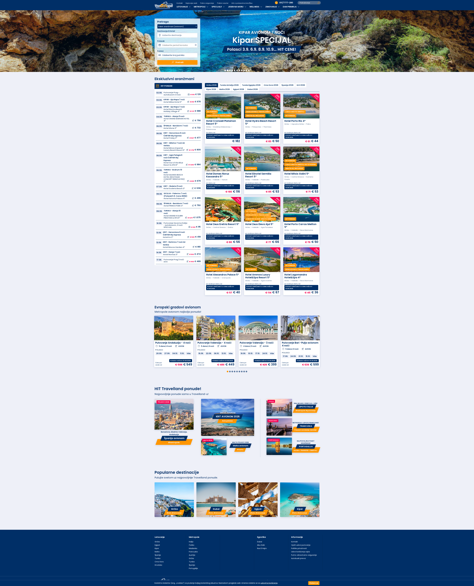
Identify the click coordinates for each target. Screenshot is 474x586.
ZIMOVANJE (271, 6)
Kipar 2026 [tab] (211, 89)
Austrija (192, 555)
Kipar (157, 548)
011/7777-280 (286, 2)
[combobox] (177, 26)
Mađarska (193, 548)
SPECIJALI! (217, 6)
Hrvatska (158, 565)
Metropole (194, 537)
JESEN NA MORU (236, 6)
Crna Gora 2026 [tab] (271, 85)
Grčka (157, 541)
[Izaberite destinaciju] (177, 35)
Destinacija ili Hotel (166, 31)
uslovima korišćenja (269, 583)
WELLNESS (254, 6)
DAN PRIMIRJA (290, 6)
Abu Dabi (261, 545)
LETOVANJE (182, 6)
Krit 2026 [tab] (301, 85)
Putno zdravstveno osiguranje (304, 555)
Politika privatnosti (299, 548)
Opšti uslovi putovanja (300, 545)
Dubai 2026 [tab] (252, 89)
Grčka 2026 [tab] (211, 85)
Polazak (161, 41)
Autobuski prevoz (298, 558)
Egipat (157, 545)
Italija (191, 541)
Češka (191, 545)
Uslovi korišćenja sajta (300, 551)
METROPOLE (200, 6)
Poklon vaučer (222, 3)
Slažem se (313, 583)
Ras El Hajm (262, 548)
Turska (157, 558)
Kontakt (180, 3)
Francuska (193, 551)
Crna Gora (159, 561)
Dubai (259, 541)
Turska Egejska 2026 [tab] (251, 85)
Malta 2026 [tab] (224, 89)
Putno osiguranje (207, 3)
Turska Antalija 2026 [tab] (229, 85)
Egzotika (261, 537)
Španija (158, 555)
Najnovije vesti (191, 3)
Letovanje (160, 537)
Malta (157, 551)
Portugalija (193, 568)
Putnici (160, 51)
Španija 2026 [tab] (287, 85)
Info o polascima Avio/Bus (242, 3)
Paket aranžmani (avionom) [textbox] (171, 26)
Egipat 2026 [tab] (238, 89)
